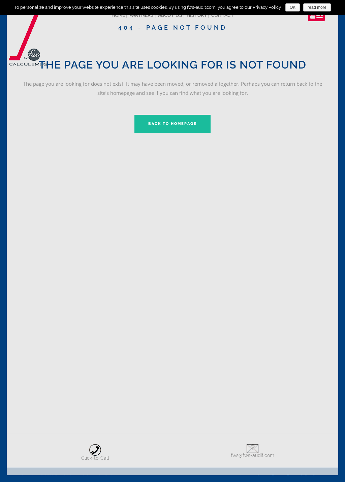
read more (317, 7)
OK (292, 7)
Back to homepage (172, 124)
